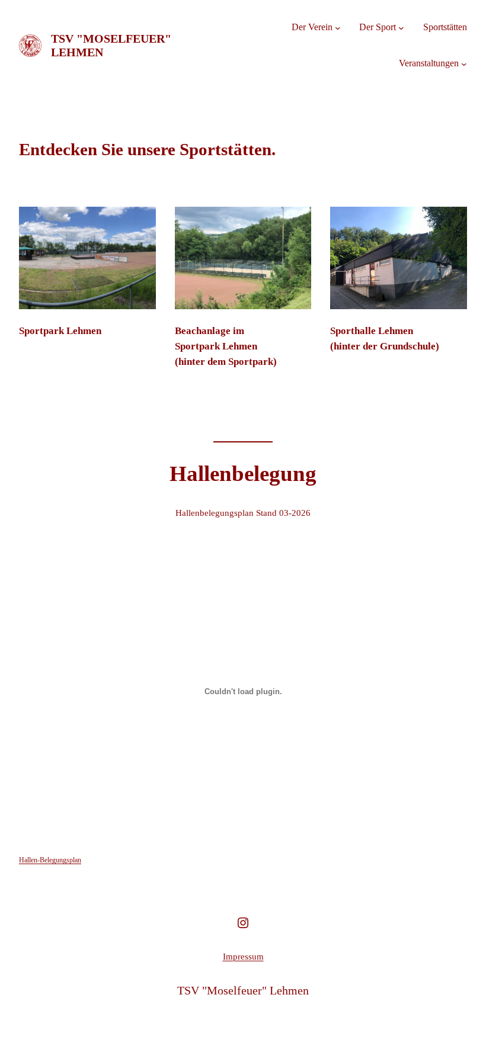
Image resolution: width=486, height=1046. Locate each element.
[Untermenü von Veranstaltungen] (464, 63)
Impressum (243, 956)
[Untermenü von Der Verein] (338, 28)
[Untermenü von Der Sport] (401, 28)
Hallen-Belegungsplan (50, 860)
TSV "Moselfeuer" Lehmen (243, 990)
